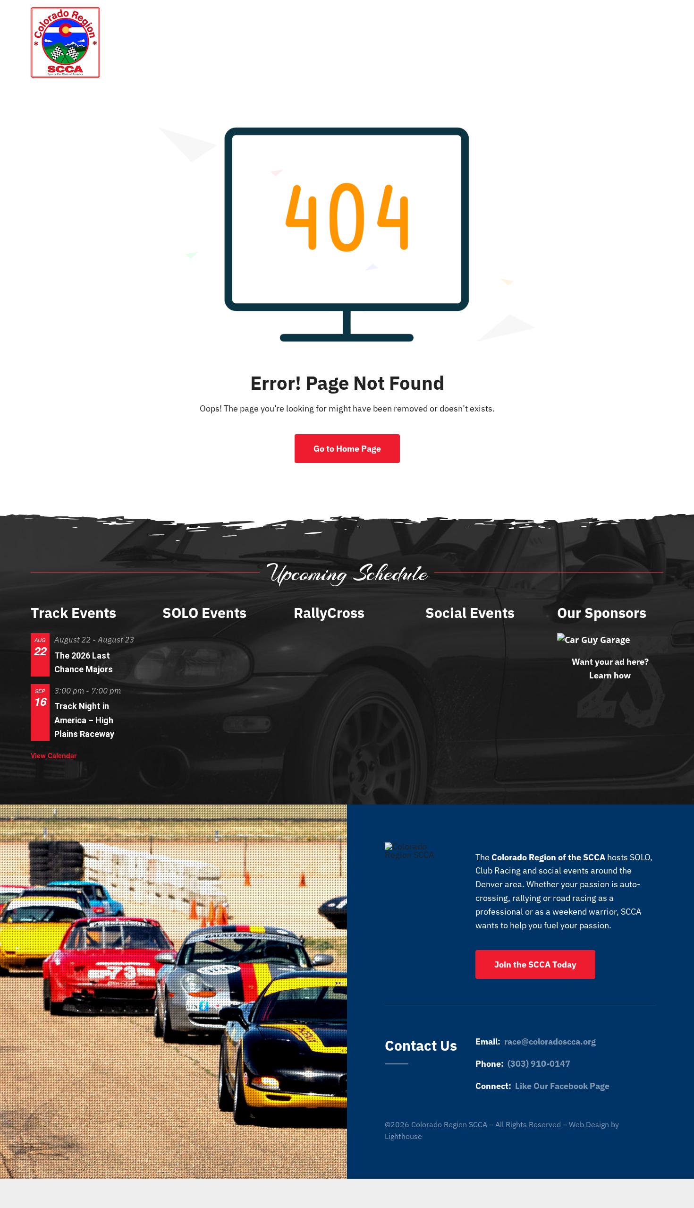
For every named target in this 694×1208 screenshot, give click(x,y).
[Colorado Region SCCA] (65, 11)
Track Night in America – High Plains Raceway (84, 719)
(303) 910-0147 (539, 1063)
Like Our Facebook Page (562, 1085)
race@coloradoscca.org (550, 1041)
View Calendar (53, 755)
